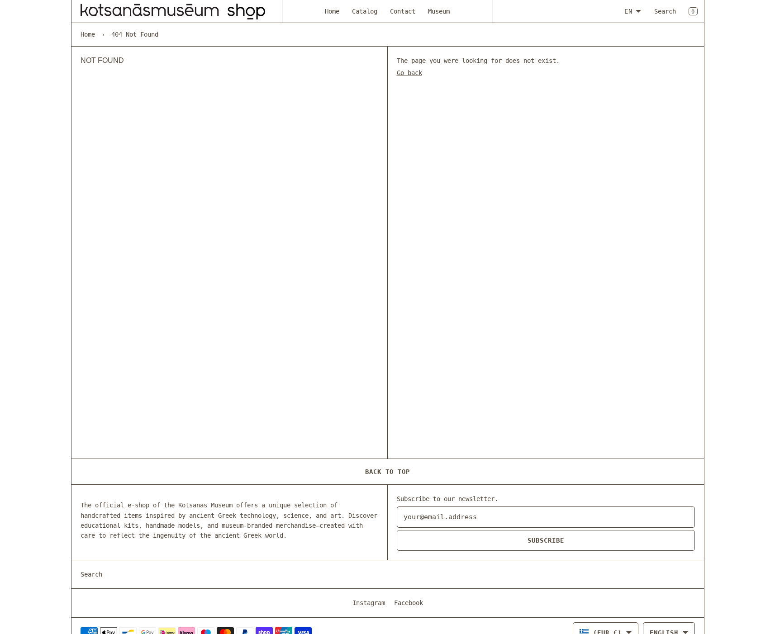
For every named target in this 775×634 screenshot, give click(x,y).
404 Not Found (134, 34)
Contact (402, 11)
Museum (439, 11)
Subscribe (546, 540)
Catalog (364, 11)
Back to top (387, 471)
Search (665, 11)
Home (332, 11)
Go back (409, 72)
